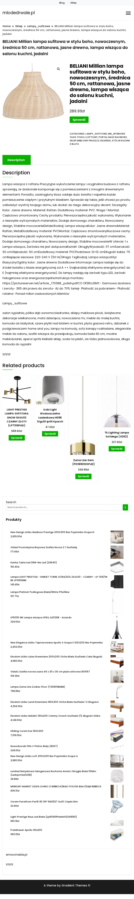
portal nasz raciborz (113, 137)
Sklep (73, 2)
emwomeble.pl (16, 855)
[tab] (16, 160)
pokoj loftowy (87, 137)
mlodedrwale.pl (18, 13)
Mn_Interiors (116, 133)
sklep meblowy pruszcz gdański (90, 140)
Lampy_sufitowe (96, 133)
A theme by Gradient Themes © (67, 885)
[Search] (125, 507)
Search (11, 502)
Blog (62, 2)
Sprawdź (79, 120)
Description (16, 160)
